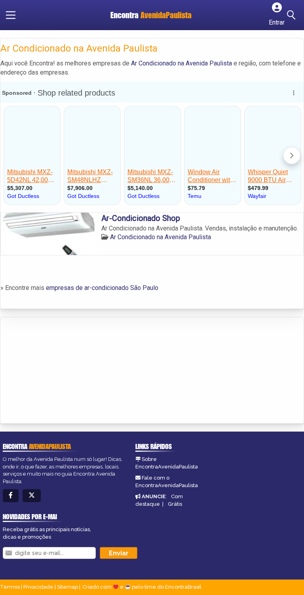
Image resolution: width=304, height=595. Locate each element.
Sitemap (67, 587)
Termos (10, 587)
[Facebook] (11, 495)
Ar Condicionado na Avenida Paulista (181, 63)
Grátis (175, 504)
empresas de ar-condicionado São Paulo (102, 288)
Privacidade (38, 587)
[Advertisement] (59, 370)
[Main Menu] (11, 15)
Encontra (151, 15)
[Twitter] (32, 495)
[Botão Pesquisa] (292, 15)
